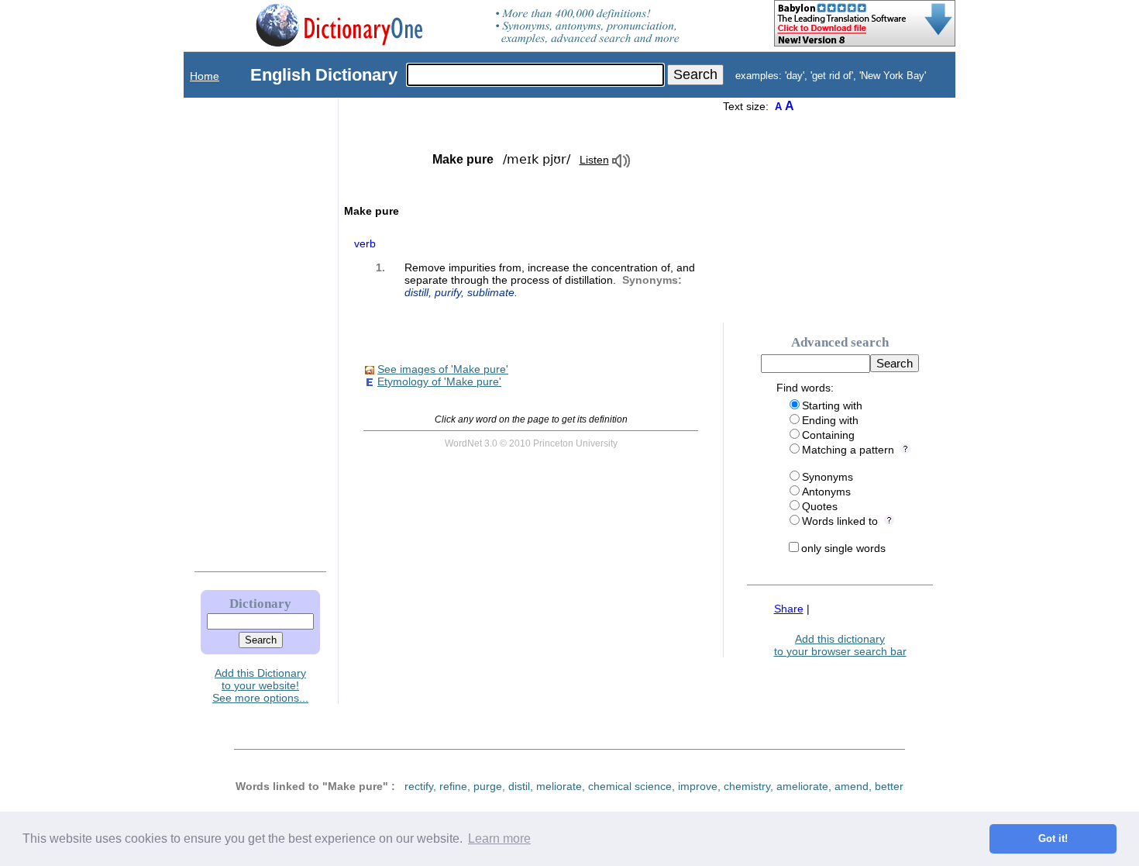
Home (204, 76)
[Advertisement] (245, 331)
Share (788, 608)
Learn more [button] (499, 838)
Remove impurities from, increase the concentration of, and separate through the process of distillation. (549, 279)
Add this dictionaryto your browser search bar (840, 645)
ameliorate (802, 786)
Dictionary (260, 603)
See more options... (260, 698)
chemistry (747, 786)
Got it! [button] (1053, 838)
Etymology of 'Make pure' (439, 381)
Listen (594, 160)
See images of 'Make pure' (442, 369)
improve (697, 786)
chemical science (630, 786)
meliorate (559, 786)
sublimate (490, 292)
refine (453, 786)
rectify (418, 786)
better (889, 786)
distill (416, 292)
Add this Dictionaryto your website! (260, 679)
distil (519, 786)
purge (487, 786)
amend (851, 786)
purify (448, 292)
